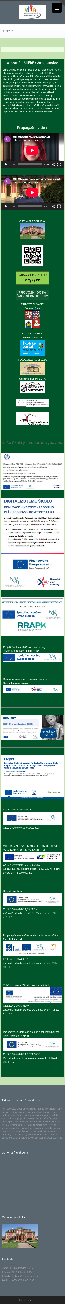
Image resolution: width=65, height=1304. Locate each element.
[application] (32, 150)
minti (32, 1300)
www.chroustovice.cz (23, 1280)
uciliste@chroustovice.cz (25, 1276)
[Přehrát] (6, 164)
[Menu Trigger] (57, 8)
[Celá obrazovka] (59, 164)
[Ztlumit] (53, 164)
